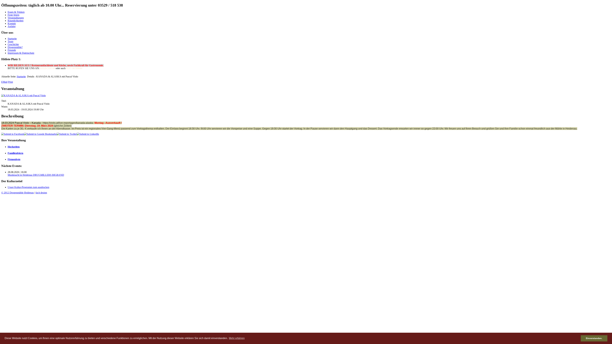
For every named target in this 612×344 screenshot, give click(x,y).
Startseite (12, 38)
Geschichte (13, 44)
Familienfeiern (15, 153)
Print (10, 82)
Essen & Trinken (16, 12)
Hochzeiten (14, 146)
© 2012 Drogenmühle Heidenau (17, 192)
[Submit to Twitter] (67, 134)
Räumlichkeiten (15, 20)
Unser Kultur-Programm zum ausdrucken (28, 187)
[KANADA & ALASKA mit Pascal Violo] (23, 95)
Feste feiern (13, 15)
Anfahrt (11, 26)
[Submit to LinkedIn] (88, 134)
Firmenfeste (14, 159)
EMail (4, 82)
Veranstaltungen (16, 17)
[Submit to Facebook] (12, 134)
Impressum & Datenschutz (21, 53)
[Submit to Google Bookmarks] (40, 134)
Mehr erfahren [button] (237, 338)
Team (10, 41)
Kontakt (12, 23)
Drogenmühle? (15, 47)
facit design (41, 192)
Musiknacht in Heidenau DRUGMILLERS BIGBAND (36, 175)
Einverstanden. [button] (594, 338)
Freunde (12, 50)
